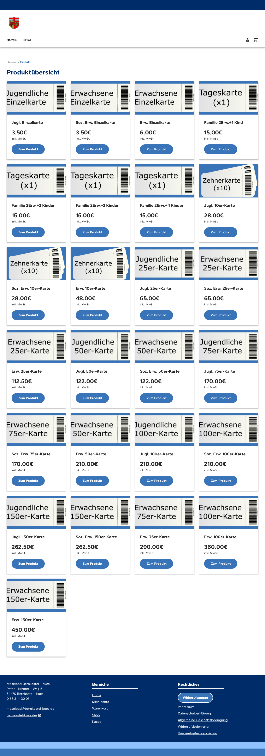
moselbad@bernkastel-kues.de (30, 709)
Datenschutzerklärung (194, 713)
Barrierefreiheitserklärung (197, 733)
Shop (27, 40)
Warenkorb (100, 708)
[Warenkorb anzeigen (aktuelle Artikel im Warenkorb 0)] (255, 39)
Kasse (96, 722)
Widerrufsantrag (195, 698)
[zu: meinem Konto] (247, 39)
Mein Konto (100, 702)
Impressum (186, 707)
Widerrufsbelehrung (193, 726)
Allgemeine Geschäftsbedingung (203, 720)
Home (12, 40)
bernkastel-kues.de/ (22, 715)
